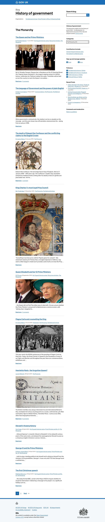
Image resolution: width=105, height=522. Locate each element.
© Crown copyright (83, 517)
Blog (18, 9)
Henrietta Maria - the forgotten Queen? (31, 370)
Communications (39, 92)
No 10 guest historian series (41, 40)
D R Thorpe (18, 275)
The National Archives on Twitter (76, 70)
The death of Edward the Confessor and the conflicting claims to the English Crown (38, 134)
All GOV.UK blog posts (35, 507)
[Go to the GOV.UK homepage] (22, 2)
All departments (55, 507)
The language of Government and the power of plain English (40, 88)
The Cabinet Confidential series (74, 53)
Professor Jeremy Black (22, 451)
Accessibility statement (23, 510)
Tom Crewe (18, 429)
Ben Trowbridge (20, 191)
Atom (81, 62)
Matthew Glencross (21, 474)
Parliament (36, 322)
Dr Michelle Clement (21, 40)
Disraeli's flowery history (26, 426)
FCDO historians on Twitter (75, 74)
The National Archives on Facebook (77, 72)
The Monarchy (48, 92)
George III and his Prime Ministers (29, 448)
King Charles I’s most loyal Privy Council (32, 188)
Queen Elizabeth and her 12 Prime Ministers (33, 272)
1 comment (25, 180)
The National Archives (31, 19)
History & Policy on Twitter (75, 77)
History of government (34, 13)
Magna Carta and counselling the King (31, 319)
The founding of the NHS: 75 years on (77, 88)
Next (25, 493)
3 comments (25, 81)
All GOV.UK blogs (21, 507)
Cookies (34, 510)
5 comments (25, 419)
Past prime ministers (54, 40)
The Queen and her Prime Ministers (30, 37)
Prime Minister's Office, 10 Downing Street (49, 19)
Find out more (79, 33)
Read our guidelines (71, 112)
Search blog (71, 11)
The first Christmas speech (27, 470)
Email (69, 62)
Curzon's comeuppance (74, 102)
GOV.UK (46, 507)
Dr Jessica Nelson (20, 139)
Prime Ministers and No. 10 (52, 429)
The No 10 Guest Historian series (74, 51)
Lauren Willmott (20, 374)
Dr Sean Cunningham (21, 92)
